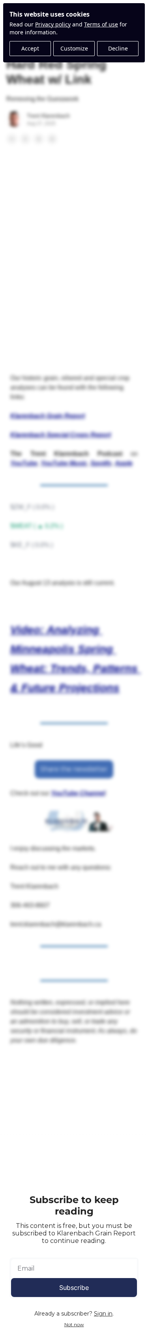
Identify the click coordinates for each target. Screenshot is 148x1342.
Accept (30, 48)
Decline (118, 48)
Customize (74, 48)
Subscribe (74, 1287)
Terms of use (101, 24)
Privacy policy (53, 24)
